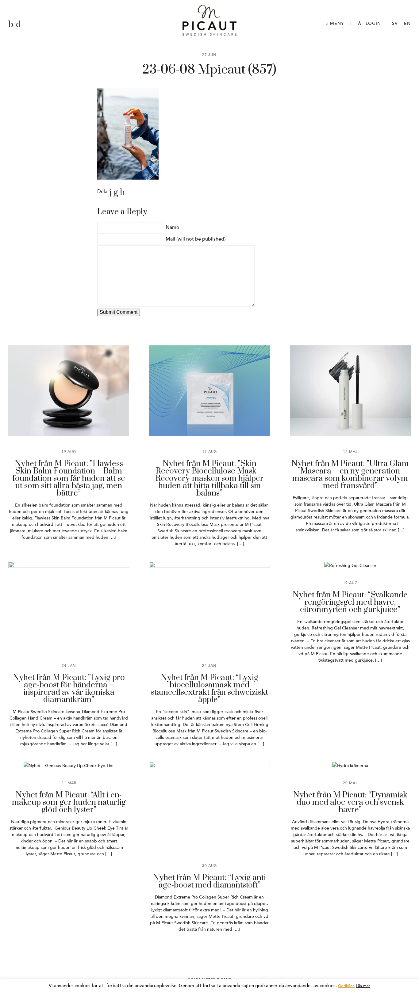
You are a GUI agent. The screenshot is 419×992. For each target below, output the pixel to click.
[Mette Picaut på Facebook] (10, 24)
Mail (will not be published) (195, 239)
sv (395, 23)
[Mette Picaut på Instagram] (18, 24)
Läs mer (363, 985)
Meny (336, 23)
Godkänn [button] (346, 985)
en (407, 23)
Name (172, 227)
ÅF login (369, 23)
